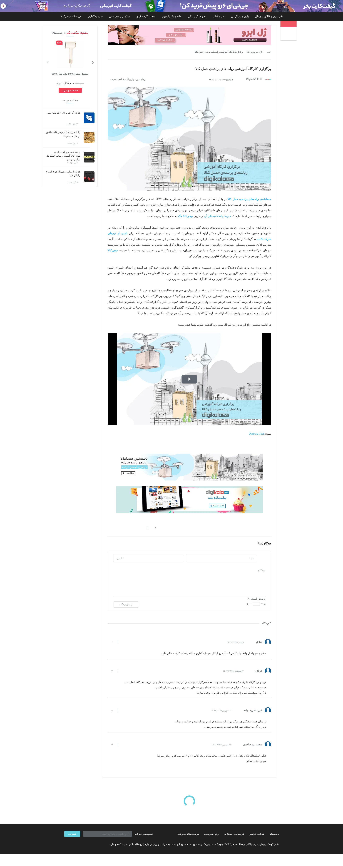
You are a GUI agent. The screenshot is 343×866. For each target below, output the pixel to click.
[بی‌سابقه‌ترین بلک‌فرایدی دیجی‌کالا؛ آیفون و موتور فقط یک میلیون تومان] (89, 157)
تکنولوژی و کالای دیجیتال (269, 16)
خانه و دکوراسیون (172, 16)
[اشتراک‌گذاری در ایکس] (122, 527)
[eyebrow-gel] (189, 35)
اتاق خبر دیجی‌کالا (255, 52)
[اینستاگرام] (72, 844)
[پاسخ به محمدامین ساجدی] (123, 744)
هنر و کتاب (219, 16)
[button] (153, 527)
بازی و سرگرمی (240, 16)
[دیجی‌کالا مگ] (288, 24)
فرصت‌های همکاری (234, 834)
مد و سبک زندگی (197, 16)
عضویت (72, 834)
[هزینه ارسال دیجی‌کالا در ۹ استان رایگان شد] (89, 176)
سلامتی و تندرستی (119, 16)
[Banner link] (171, 6)
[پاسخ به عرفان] (123, 671)
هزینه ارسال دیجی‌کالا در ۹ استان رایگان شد (63, 173)
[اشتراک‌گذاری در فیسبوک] (128, 527)
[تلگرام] (65, 844)
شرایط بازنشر (256, 834)
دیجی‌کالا (274, 834)
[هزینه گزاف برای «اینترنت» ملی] (89, 117)
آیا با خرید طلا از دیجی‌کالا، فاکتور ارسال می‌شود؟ (63, 134)
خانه (269, 52)
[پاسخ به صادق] (123, 642)
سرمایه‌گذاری (95, 16)
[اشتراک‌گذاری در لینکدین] (134, 527)
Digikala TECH (254, 79)
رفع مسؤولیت (211, 834)
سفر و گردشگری (145, 16)
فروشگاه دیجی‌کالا (71, 16)
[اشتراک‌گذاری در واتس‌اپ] (115, 527)
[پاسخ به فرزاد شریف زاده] (123, 710)
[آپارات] (85, 844)
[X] (78, 844)
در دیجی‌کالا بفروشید (188, 834)
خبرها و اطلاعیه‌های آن (217, 216)
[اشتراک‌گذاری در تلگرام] (109, 527)
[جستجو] (289, 34)
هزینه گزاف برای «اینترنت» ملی (63, 112)
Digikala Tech (257, 433)
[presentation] (93, 62)
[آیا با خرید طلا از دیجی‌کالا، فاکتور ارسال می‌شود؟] (89, 137)
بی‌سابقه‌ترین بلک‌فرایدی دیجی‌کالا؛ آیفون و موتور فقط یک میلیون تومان (63, 156)
